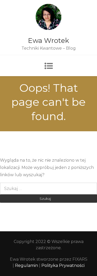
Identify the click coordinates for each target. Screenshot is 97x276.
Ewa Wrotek (48, 40)
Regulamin (27, 265)
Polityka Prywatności (63, 265)
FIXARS (79, 259)
